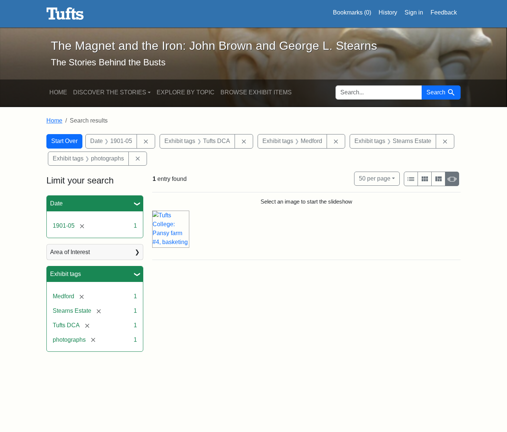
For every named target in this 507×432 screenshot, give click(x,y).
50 (374, 178)
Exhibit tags (65, 274)
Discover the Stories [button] (109, 92)
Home (58, 92)
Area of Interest (70, 252)
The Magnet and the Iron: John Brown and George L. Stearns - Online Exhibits (65, 14)
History (388, 12)
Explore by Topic (186, 92)
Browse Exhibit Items (256, 92)
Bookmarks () (352, 12)
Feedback (444, 12)
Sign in (414, 12)
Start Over (64, 141)
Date (56, 203)
